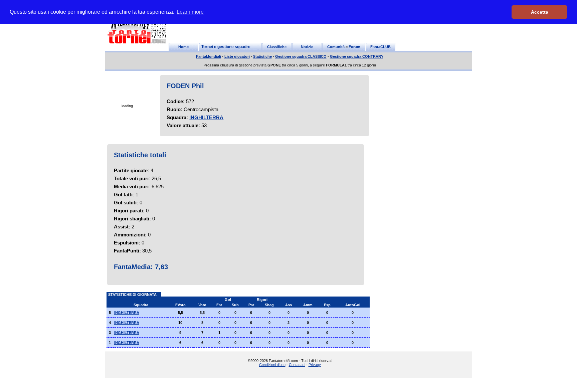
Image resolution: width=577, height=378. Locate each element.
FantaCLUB (380, 47)
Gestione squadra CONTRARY (356, 56)
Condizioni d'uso (272, 365)
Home (183, 47)
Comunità (336, 47)
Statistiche (262, 56)
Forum (354, 47)
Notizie (307, 47)
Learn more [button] (190, 12)
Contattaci (297, 365)
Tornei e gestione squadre (225, 47)
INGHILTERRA (206, 117)
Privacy (315, 365)
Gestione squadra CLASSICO (301, 56)
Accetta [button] (539, 12)
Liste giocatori (237, 56)
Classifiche (276, 47)
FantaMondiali (208, 56)
